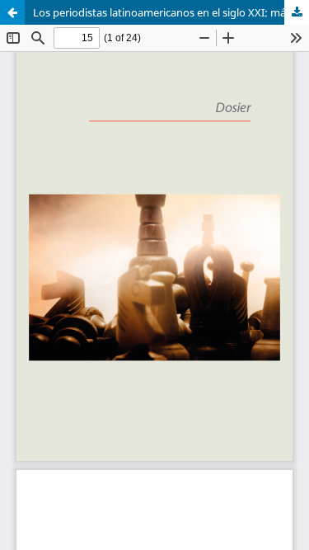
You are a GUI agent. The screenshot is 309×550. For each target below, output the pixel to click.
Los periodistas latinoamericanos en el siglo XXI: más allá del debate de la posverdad (171, 12)
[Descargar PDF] (296, 12)
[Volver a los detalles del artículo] (12, 12)
